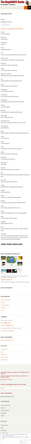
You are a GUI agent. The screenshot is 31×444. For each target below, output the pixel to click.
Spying (10, 320)
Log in (2, 352)
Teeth (20, 244)
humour (15, 244)
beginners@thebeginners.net (7, 340)
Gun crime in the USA (5, 300)
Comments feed (4, 357)
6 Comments (7, 24)
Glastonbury (3, 307)
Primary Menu (29, 7)
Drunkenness (12, 330)
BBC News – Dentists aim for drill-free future (12, 28)
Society (3, 19)
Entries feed (3, 354)
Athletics (3, 302)
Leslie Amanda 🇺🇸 (5, 325)
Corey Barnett (4, 330)
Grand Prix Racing (5, 305)
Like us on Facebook (6, 287)
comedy (4, 244)
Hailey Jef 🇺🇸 (3, 322)
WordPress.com (4, 359)
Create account (4, 349)
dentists (9, 244)
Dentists (6, 22)
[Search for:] (15, 388)
